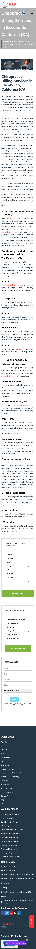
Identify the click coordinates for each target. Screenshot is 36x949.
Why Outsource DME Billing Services (13, 773)
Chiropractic (11, 631)
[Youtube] (11, 913)
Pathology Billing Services (9, 845)
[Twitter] (7, 913)
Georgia (9, 566)
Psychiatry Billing (12, 623)
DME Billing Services (8, 826)
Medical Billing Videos (8, 769)
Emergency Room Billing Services (12, 830)
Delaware (10, 558)
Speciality (4, 750)
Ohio (8, 570)
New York (10, 577)
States (3, 753)
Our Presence (5, 757)
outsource (19, 349)
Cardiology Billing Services (9, 822)
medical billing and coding (10, 376)
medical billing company (10, 232)
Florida (9, 562)
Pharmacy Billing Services (9, 849)
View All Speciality (18, 648)
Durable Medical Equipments (16, 620)
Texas (9, 581)
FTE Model (4, 780)
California (10, 554)
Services (4, 746)
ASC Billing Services (8, 818)
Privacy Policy (25, 703)
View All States (18, 594)
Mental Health (11, 627)
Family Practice (12, 635)
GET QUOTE (32, 921)
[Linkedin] (19, 913)
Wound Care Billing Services (10, 857)
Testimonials (5, 765)
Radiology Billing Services (9, 853)
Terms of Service (6, 788)
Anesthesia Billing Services (10, 814)
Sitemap (3, 804)
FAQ (2, 800)
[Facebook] (3, 913)
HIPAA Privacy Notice (18, 704)
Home (5, 41)
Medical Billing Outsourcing (10, 777)
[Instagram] (15, 913)
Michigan (10, 573)
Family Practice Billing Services (11, 833)
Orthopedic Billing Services (10, 837)
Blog (2, 761)
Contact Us (4, 796)
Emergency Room (12, 638)
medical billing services (14, 218)
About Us (4, 742)
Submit (14, 699)
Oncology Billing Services (9, 841)
